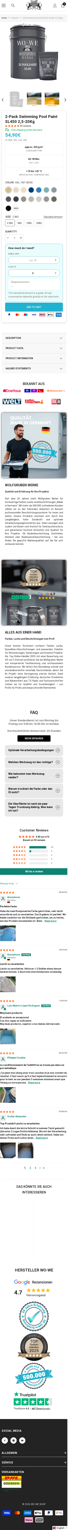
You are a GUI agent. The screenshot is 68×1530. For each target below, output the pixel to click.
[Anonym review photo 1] (8, 933)
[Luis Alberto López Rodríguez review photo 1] (8, 1036)
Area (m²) (13, 254)
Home (4, 18)
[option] (34, 54)
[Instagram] (13, 1440)
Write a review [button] (34, 871)
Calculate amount (53, 217)
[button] (2, 99)
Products (15, 18)
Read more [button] (50, 921)
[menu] (4, 5)
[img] (7, 892)
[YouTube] (22, 1440)
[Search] (13, 5)
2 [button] (30, 1168)
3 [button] (35, 1168)
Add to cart (34, 307)
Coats (12, 267)
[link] (12, 391)
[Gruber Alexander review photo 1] (8, 1150)
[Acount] (55, 5)
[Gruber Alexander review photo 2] (26, 1150)
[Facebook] (5, 1440)
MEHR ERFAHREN (34, 738)
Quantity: (11, 231)
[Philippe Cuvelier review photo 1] (8, 1095)
